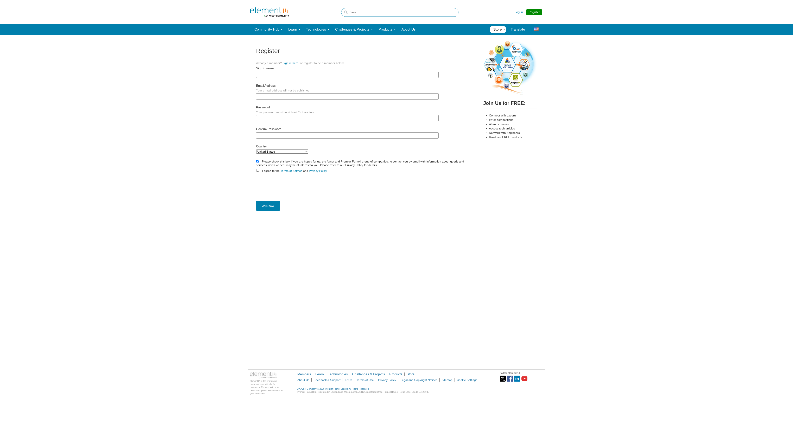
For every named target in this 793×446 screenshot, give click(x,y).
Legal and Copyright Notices (418, 380)
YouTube (524, 379)
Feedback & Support (327, 380)
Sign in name (265, 68)
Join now (268, 206)
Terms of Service (291, 170)
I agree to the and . (295, 170)
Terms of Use (365, 380)
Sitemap (447, 380)
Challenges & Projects (368, 374)
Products (395, 374)
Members (304, 374)
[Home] (269, 12)
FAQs (348, 380)
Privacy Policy (318, 170)
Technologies (338, 374)
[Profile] (536, 29)
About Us (303, 380)
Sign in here (290, 63)
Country (261, 146)
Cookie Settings (467, 380)
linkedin (517, 379)
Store (410, 374)
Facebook (510, 379)
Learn (319, 374)
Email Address (266, 85)
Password (263, 107)
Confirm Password (268, 129)
